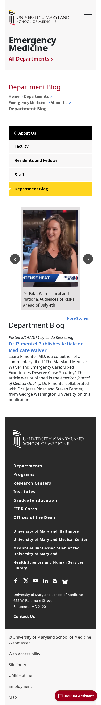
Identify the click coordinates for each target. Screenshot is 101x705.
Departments (36, 96)
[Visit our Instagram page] (55, 581)
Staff (19, 174)
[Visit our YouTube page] (35, 581)
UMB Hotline (20, 675)
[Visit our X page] (25, 581)
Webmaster (19, 643)
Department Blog (31, 189)
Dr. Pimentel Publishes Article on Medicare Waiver (46, 347)
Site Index (18, 664)
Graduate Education (35, 500)
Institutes (24, 491)
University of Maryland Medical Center (50, 539)
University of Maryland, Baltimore (46, 531)
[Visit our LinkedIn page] (45, 581)
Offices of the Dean (34, 517)
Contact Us (24, 616)
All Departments (29, 58)
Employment (20, 686)
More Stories (78, 318)
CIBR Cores (25, 509)
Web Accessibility (24, 654)
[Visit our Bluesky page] (65, 581)
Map (13, 697)
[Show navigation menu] (88, 17)
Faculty (22, 146)
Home (14, 96)
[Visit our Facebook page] (15, 581)
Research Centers (32, 483)
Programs (24, 474)
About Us (59, 102)
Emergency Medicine (28, 102)
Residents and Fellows (36, 160)
